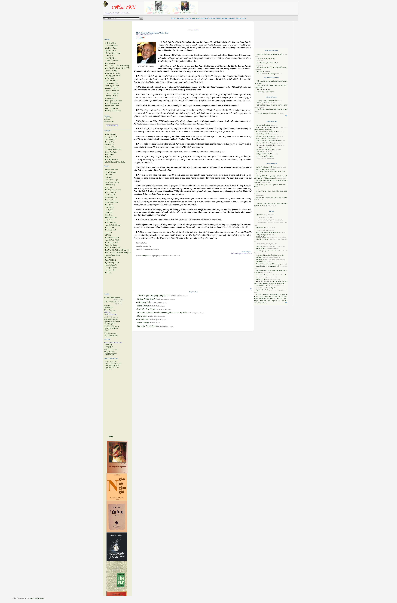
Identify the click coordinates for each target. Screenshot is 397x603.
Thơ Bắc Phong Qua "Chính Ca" (267, 63)
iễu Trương (109, 207)
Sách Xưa (259, 152)
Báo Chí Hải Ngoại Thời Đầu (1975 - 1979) (272, 105)
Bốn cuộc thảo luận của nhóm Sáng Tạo (269, 264)
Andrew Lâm (274, 294)
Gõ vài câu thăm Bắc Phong (266, 74)
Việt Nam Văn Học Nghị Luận (265, 136)
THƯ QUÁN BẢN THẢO (111, 335)
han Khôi (109, 175)
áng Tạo (115, 91)
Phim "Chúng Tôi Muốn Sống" (113, 363)
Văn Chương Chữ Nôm (263, 134)
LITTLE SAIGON (109, 355)
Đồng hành (142, 316)
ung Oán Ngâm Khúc (113, 149)
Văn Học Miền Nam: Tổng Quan (266, 143)
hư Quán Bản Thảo (112, 73)
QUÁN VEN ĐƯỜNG (111, 353)
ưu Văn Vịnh (110, 195)
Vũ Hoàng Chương (262, 239)
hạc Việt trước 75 (113, 61)
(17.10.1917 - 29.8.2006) (185, 13)
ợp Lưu (116, 93)
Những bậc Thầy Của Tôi (264, 154)
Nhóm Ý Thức (260, 279)
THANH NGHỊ (108, 321)
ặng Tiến (108, 212)
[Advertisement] (250, 5)
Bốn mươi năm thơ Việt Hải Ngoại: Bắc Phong (272, 67)
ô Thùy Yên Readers (113, 111)
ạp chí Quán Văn (111, 108)
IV (270, 147)
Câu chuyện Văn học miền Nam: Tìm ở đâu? (270, 171)
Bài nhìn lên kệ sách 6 (147, 326)
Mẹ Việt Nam (143, 319)
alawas (108, 88)
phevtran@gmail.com (37, 598)
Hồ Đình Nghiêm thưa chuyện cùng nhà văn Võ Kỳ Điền (162, 312)
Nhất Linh (259, 257)
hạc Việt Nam (110, 58)
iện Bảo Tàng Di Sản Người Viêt (117, 68)
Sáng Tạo (145, 256)
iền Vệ (115, 88)
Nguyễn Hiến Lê (261, 248)
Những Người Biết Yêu (147, 299)
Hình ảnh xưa (109, 369)
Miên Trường (143, 322)
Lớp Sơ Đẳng (109, 344)
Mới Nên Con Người (146, 309)
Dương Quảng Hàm (262, 235)
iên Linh (108, 187)
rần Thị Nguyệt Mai (112, 247)
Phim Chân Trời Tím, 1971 (112, 367)
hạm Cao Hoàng (111, 245)
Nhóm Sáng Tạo (261, 261)
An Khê (265, 294)
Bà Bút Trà (276, 296)
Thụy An (273, 288)
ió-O (115, 96)
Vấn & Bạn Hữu (111, 242)
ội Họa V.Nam (110, 51)
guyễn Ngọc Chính (112, 255)
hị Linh (108, 273)
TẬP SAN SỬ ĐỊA (109, 325)
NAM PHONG (108, 320)
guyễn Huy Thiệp (112, 263)
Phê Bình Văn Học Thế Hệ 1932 (266, 132)
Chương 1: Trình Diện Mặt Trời (267, 100)
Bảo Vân (280, 298)
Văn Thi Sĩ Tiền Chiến (263, 125)
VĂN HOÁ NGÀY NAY (110, 323)
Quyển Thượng (259, 129)
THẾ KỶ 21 (107, 327)
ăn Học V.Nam (111, 48)
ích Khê (108, 177)
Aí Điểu (258, 294)
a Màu (108, 91)
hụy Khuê (109, 205)
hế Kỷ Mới (109, 78)
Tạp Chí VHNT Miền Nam (111, 328)
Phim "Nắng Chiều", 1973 (112, 365)
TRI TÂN (115, 320)
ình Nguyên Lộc (111, 180)
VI (275, 147)
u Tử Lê (108, 232)
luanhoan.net (270, 92)
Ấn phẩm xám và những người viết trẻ (268, 266)
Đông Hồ (259, 246)
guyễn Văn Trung (112, 182)
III (267, 147)
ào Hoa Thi (109, 144)
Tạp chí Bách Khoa (262, 285)
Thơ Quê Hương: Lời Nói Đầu (266, 113)
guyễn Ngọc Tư (111, 265)
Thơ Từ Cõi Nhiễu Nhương (264, 156)
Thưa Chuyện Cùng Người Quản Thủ (153, 295)
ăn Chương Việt (111, 98)
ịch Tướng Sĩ (110, 139)
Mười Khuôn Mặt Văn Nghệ (265, 138)
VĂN (105, 314)
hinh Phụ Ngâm (111, 152)
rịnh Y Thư (109, 227)
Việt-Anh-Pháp (108, 118)
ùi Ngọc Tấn (110, 270)
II (265, 147)
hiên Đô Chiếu (111, 134)
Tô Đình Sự (266, 283)
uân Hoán (109, 220)
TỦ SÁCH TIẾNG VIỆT (111, 349)
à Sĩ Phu (108, 257)
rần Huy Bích (110, 192)
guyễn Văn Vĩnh (111, 170)
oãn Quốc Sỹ (110, 185)
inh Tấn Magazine (112, 103)
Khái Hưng (259, 259)
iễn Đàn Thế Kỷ (111, 81)
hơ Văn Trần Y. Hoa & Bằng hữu (117, 250)
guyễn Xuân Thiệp (112, 240)
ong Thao (109, 215)
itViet (107, 93)
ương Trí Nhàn (111, 268)
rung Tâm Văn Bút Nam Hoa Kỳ (117, 66)
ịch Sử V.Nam (110, 43)
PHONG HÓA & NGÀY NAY (112, 297)
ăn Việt (108, 96)
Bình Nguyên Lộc (274, 301)
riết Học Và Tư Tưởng (113, 101)
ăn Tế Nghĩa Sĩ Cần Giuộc (115, 162)
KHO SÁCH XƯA (110, 351)
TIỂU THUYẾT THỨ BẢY (111, 318)
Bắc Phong (260, 71)
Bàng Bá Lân (271, 298)
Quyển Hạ (268, 129)
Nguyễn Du (259, 214)
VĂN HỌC (107, 305)
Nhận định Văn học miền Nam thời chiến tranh (271, 275)
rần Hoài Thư (110, 230)
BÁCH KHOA (115, 327)
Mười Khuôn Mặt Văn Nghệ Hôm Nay (268, 140)
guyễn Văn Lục (111, 197)
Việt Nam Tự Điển (109, 121)
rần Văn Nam (110, 200)
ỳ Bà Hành (109, 154)
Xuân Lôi (185, 11)
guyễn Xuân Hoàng (112, 225)
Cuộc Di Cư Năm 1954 (111, 362)
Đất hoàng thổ (143, 302)
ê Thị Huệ (109, 210)
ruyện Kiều (109, 142)
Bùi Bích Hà (262, 303)
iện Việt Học (110, 63)
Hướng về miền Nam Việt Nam (266, 167)
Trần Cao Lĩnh (158, 11)
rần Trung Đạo (111, 222)
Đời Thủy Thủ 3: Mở (263, 103)
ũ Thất (108, 235)
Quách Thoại (277, 281)
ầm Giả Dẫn (110, 147)
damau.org (260, 92)
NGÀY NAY (116, 321)
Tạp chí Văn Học (108, 307)
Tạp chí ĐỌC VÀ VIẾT (110, 334)
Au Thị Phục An (265, 296)
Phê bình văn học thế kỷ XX (265, 149)
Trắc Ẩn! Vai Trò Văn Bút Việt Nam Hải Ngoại (272, 109)
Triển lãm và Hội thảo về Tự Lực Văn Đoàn (270, 255)
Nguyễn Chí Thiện (262, 290)
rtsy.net (110, 56)
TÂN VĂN (107, 330)
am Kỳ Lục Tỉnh (111, 83)
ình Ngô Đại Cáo (111, 159)
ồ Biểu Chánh (110, 172)
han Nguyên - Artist (112, 76)
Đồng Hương (143, 305)
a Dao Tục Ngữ (111, 71)
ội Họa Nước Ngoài (112, 53)
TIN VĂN (106, 332)
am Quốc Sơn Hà (111, 137)
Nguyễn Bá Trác (261, 227)
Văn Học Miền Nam (262, 169)
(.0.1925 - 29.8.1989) (158, 13)
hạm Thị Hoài (110, 260)
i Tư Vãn (108, 157)
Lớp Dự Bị (108, 348)
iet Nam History (111, 46)
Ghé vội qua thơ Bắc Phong (266, 58)
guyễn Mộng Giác (112, 237)
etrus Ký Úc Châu (112, 86)
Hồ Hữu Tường (261, 237)
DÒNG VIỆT (107, 309)
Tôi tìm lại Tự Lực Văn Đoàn (266, 251)
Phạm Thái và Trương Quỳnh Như (267, 232)
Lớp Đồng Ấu (109, 346)
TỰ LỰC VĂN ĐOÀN (110, 301)
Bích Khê (263, 301)
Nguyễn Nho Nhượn (278, 283)
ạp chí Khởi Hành (112, 106)
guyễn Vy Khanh (111, 202)
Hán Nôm (107, 119)
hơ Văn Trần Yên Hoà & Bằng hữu (118, 253)
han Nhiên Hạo (111, 217)
